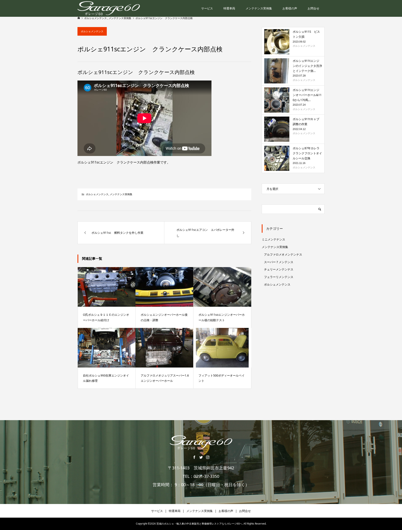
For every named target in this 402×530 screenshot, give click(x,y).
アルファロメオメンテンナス (283, 254)
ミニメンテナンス (273, 239)
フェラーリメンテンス (278, 277)
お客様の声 (289, 8)
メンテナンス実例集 (259, 8)
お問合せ (313, 8)
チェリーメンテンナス (278, 269)
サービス (207, 8)
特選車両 (229, 8)
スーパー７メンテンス (278, 262)
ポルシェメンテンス (92, 31)
